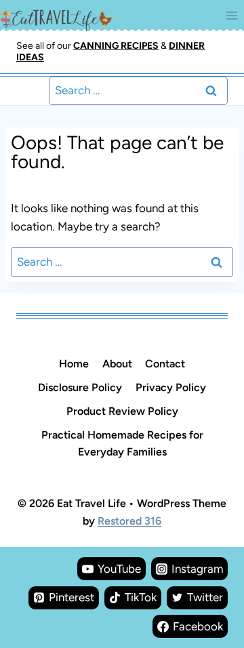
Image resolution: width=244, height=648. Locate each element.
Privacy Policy (171, 387)
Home (74, 363)
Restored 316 (129, 520)
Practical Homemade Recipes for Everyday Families (122, 443)
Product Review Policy (122, 411)
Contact (165, 363)
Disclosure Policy (80, 387)
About (117, 363)
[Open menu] (231, 15)
